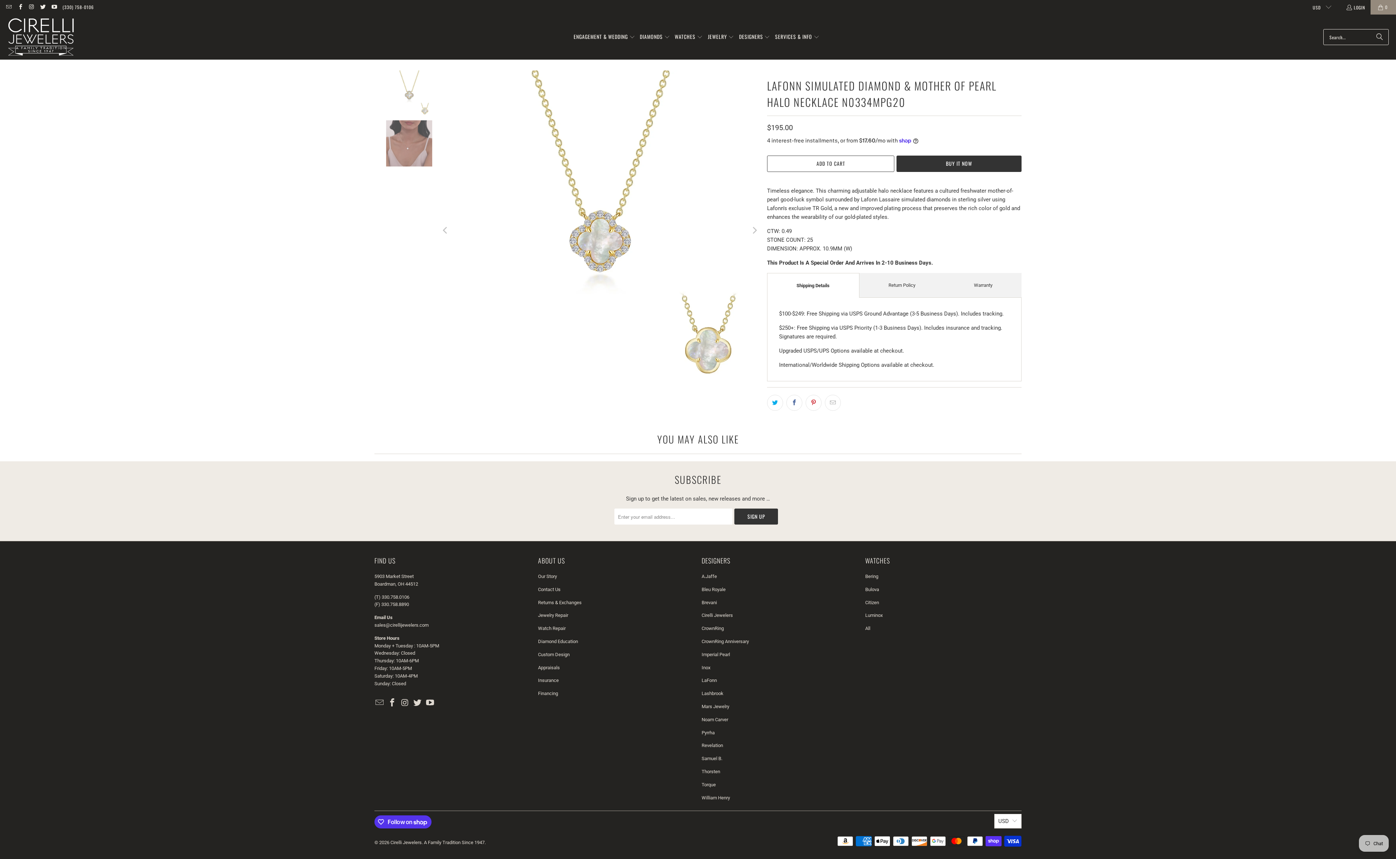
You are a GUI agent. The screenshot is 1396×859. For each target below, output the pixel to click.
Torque (709, 784)
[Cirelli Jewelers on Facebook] (20, 7)
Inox (706, 667)
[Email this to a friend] (833, 403)
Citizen (872, 602)
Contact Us (549, 589)
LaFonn (709, 680)
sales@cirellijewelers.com (401, 625)
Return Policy (901, 285)
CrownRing (713, 628)
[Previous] (445, 230)
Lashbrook (712, 693)
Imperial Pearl (716, 654)
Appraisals (549, 667)
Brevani (709, 602)
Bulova (872, 589)
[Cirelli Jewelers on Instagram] (31, 7)
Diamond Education (558, 641)
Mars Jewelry (715, 706)
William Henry (716, 797)
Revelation (712, 745)
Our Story (547, 576)
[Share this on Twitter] (775, 403)
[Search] (1380, 37)
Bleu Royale (714, 589)
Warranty (983, 285)
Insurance (548, 680)
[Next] (754, 230)
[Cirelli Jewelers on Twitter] (43, 7)
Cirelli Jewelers (717, 615)
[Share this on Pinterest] (814, 403)
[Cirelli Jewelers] (41, 37)
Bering (871, 576)
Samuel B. (712, 758)
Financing (548, 693)
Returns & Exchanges (560, 602)
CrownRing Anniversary (725, 641)
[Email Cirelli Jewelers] (8, 7)
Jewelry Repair (553, 615)
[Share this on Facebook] (794, 403)
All (867, 628)
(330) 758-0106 (78, 7)
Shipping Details (813, 285)
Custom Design (554, 654)
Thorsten (711, 771)
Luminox (874, 615)
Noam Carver (715, 719)
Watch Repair (552, 628)
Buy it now (959, 163)
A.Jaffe (709, 576)
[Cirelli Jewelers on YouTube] (54, 7)
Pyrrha (708, 732)
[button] (604, 37)
